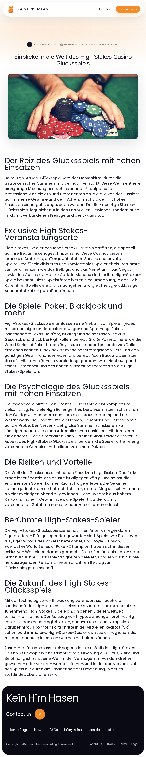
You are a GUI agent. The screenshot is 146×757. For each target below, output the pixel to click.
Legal (134, 744)
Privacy (110, 744)
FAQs (53, 729)
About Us (96, 744)
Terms (123, 744)
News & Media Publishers (104, 44)
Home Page (18, 729)
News (38, 729)
